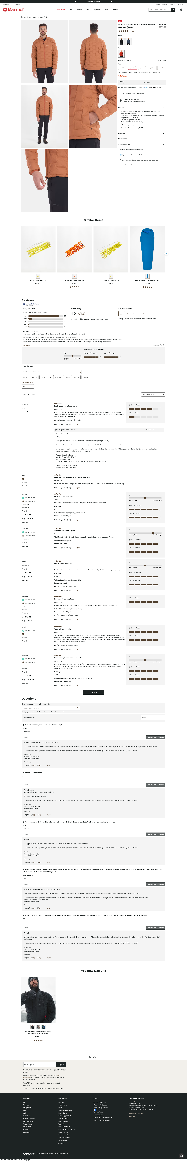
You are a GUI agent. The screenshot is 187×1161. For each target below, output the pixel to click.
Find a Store (132, 1116)
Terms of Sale (98, 1115)
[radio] (122, 68)
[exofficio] (16, 4)
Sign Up (61, 1065)
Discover (115, 9)
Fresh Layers (61, 9)
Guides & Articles (29, 1118)
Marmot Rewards (64, 1121)
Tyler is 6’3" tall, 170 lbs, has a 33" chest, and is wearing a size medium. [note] (139, 72)
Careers (26, 1129)
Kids (87, 9)
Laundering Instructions (66, 1129)
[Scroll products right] (166, 253)
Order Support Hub (64, 1116)
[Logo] (13, 10)
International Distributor (136, 1113)
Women (79, 9)
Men (71, 9)
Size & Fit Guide (161, 60)
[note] (142, 93)
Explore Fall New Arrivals (93, 1)
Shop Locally (141, 93)
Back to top (93, 1057)
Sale (106, 9)
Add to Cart (146, 83)
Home (23, 17)
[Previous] (76, 1)
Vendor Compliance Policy (103, 1120)
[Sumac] (121, 54)
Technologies (28, 1124)
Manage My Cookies (101, 1105)
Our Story (26, 1116)
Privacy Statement (100, 1102)
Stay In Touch (63, 1118)
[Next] (111, 1)
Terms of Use (98, 1112)
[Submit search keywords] (173, 10)
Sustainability (28, 1121)
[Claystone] (38, 1027)
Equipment (97, 9)
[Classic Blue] (147, 276)
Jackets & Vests (42, 17)
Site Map (26, 1132)
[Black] (121, 41)
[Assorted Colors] (38, 276)
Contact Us (132, 1102)
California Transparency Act (103, 1118)
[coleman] (6, 4)
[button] (142, 100)
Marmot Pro (27, 1127)
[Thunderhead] (128, 41)
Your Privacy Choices (101, 1108)
